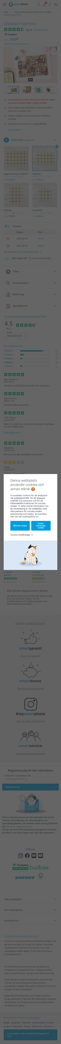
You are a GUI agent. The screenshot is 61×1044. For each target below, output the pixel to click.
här (37, 516)
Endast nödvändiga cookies (41, 526)
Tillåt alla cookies (20, 526)
